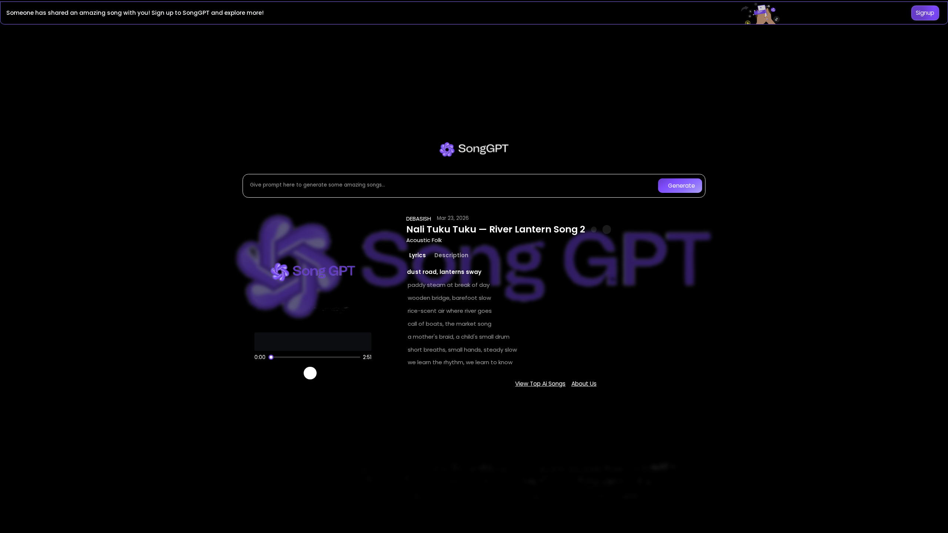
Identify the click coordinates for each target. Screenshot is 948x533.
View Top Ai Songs (540, 384)
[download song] (606, 229)
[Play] (310, 373)
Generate (681, 186)
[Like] (594, 229)
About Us (584, 384)
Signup (925, 13)
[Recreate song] (331, 373)
